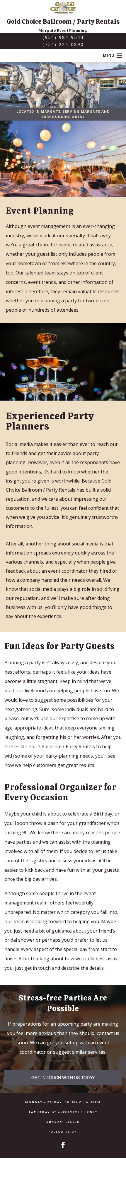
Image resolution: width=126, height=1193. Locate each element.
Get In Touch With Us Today (63, 1077)
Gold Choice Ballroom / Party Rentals (63, 21)
